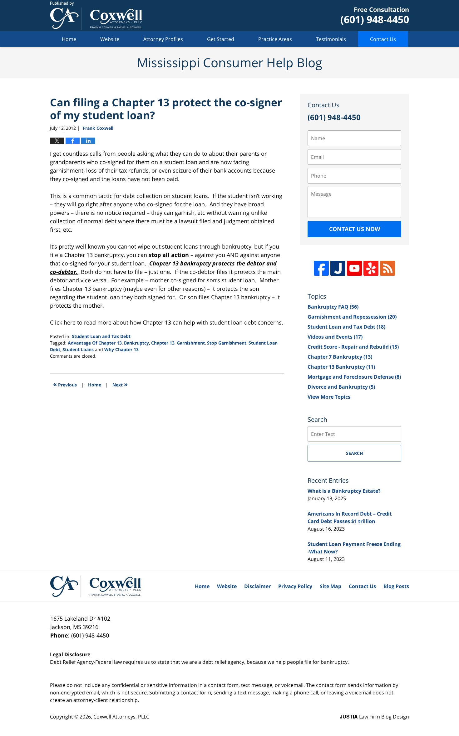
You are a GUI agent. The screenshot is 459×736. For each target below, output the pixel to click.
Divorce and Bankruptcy (341, 386)
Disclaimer (257, 586)
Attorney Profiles (163, 39)
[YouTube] (354, 268)
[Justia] (337, 268)
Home (69, 39)
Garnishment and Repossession (352, 316)
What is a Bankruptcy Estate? (344, 490)
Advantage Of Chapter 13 (95, 343)
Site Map (330, 586)
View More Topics (329, 396)
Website (109, 39)
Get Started (220, 39)
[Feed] (387, 268)
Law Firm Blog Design (374, 716)
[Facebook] (321, 268)
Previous (65, 384)
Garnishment (191, 343)
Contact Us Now (354, 229)
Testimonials (331, 39)
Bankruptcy (136, 343)
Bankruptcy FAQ (333, 306)
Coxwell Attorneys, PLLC (121, 716)
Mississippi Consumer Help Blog (96, 16)
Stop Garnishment (226, 343)
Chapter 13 (163, 343)
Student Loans (78, 349)
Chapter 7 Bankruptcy (340, 356)
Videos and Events (335, 336)
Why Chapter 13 (121, 349)
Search (354, 453)
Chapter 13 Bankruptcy (341, 366)
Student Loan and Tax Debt (101, 336)
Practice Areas (275, 39)
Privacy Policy (295, 586)
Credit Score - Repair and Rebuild (353, 346)
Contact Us (383, 39)
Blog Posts (396, 586)
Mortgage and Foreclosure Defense (354, 376)
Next (120, 384)
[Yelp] (370, 268)
